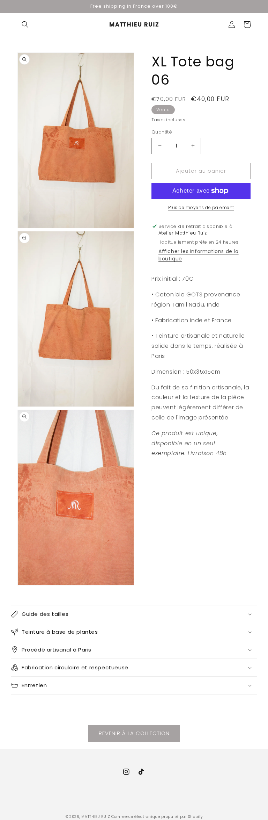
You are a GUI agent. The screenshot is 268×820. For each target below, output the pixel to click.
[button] (25, 24)
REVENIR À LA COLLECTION (134, 733)
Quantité (161, 132)
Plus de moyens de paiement (201, 207)
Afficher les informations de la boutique (198, 255)
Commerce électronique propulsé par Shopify (156, 816)
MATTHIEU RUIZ (95, 816)
